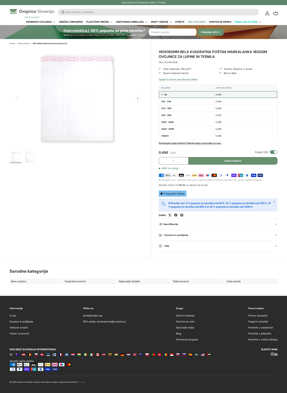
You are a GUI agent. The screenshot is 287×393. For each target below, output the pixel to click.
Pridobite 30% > (210, 32)
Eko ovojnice (197, 21)
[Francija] (60, 354)
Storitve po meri (185, 321)
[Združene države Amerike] (202, 354)
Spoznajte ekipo (185, 327)
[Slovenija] (184, 354)
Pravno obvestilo (257, 315)
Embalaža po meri (246, 21)
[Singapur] (171, 354)
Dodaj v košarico (232, 161)
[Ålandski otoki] (11, 354)
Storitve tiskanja (185, 315)
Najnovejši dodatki (129, 281)
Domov (13, 43)
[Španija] (190, 354)
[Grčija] (66, 354)
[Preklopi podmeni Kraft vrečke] (170, 22)
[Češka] (35, 354)
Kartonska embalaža (130, 21)
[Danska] (42, 354)
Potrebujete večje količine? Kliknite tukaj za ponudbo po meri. (190, 143)
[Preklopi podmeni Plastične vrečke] (111, 22)
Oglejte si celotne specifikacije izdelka (178, 79)
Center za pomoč (19, 333)
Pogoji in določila (258, 321)
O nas (13, 315)
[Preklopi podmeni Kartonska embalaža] (146, 22)
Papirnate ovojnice (39, 21)
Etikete (179, 21)
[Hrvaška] (72, 354)
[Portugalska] (153, 354)
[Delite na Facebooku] (176, 215)
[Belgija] (29, 354)
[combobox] (158, 12)
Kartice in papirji (220, 21)
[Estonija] (48, 354)
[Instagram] (272, 354)
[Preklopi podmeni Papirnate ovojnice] (54, 22)
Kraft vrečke (159, 21)
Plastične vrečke (97, 21)
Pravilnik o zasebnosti (260, 327)
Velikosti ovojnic (19, 327)
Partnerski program (187, 339)
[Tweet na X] (170, 215)
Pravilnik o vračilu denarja (262, 339)
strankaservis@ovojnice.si (111, 321)
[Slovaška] (178, 354)
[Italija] (91, 354)
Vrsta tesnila (234, 281)
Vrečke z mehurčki (71, 21)
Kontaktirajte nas (92, 315)
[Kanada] (97, 354)
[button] (275, 13)
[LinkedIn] (275, 354)
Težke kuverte (181, 281)
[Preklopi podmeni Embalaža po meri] (260, 22)
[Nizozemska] (128, 354)
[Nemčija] (122, 354)
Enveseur (81, 382)
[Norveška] (134, 354)
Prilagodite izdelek (174, 193)
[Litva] (110, 354)
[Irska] (85, 354)
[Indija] (79, 354)
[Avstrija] (23, 354)
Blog (178, 333)
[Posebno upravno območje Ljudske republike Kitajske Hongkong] (159, 354)
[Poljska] (147, 354)
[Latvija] (103, 354)
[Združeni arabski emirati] (208, 354)
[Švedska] (196, 354)
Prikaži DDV (261, 152)
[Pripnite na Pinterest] (182, 215)
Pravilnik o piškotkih (259, 333)
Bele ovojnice (24, 43)
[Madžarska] (116, 354)
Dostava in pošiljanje (21, 321)
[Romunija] (165, 354)
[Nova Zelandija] (140, 354)
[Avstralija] (17, 354)
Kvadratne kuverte (75, 281)
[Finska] (54, 354)
